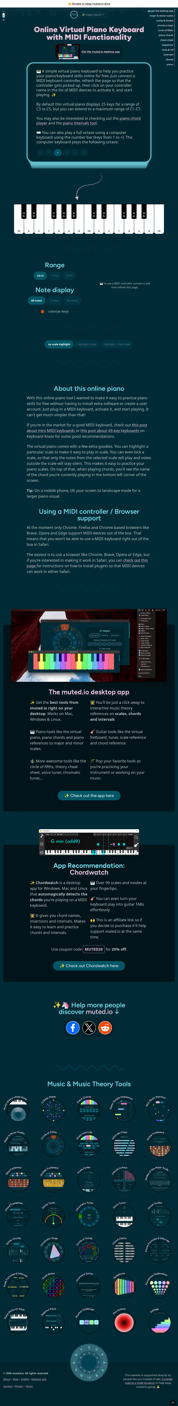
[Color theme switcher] (3, 15)
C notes (54, 300)
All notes (36, 300)
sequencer (167, 44)
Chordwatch (89, 872)
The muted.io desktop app (89, 692)
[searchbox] (94, 14)
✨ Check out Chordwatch (89, 965)
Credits (25, 1379)
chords (169, 59)
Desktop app (38, 1379)
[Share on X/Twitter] (89, 1027)
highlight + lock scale (117, 344)
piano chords (166, 35)
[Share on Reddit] (105, 1027)
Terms (29, 1386)
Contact (8, 1386)
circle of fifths (165, 30)
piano (170, 64)
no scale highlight (59, 344)
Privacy (19, 1386)
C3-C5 (40, 275)
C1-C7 (69, 275)
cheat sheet (166, 40)
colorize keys (58, 311)
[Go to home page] (74, 14)
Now (15, 1379)
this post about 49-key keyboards (110, 430)
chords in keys (165, 25)
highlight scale (87, 344)
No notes (72, 300)
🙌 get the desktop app (160, 10)
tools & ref (167, 49)
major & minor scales (161, 15)
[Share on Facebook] (73, 1027)
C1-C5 (54, 275)
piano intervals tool (80, 123)
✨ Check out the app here (89, 795)
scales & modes (164, 20)
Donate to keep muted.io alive (91, 3)
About (7, 1379)
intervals (168, 54)
